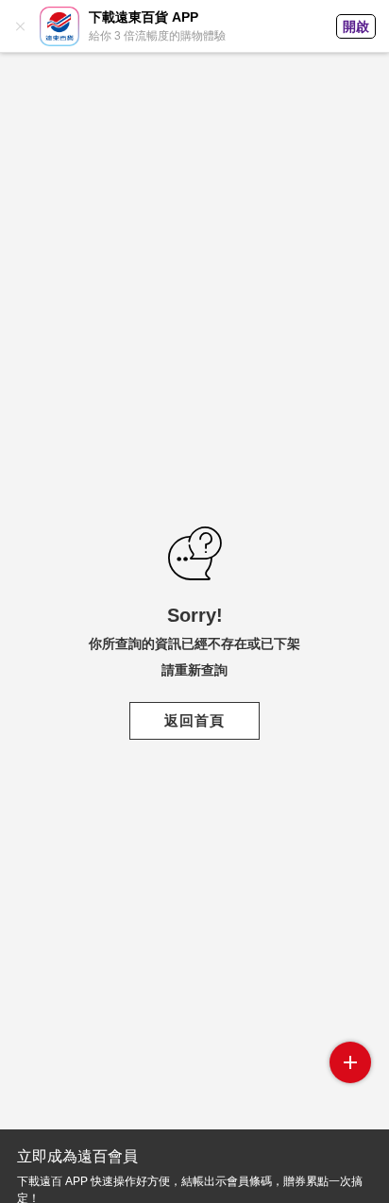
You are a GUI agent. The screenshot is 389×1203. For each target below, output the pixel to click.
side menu (350, 1062)
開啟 (356, 26)
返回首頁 (194, 720)
